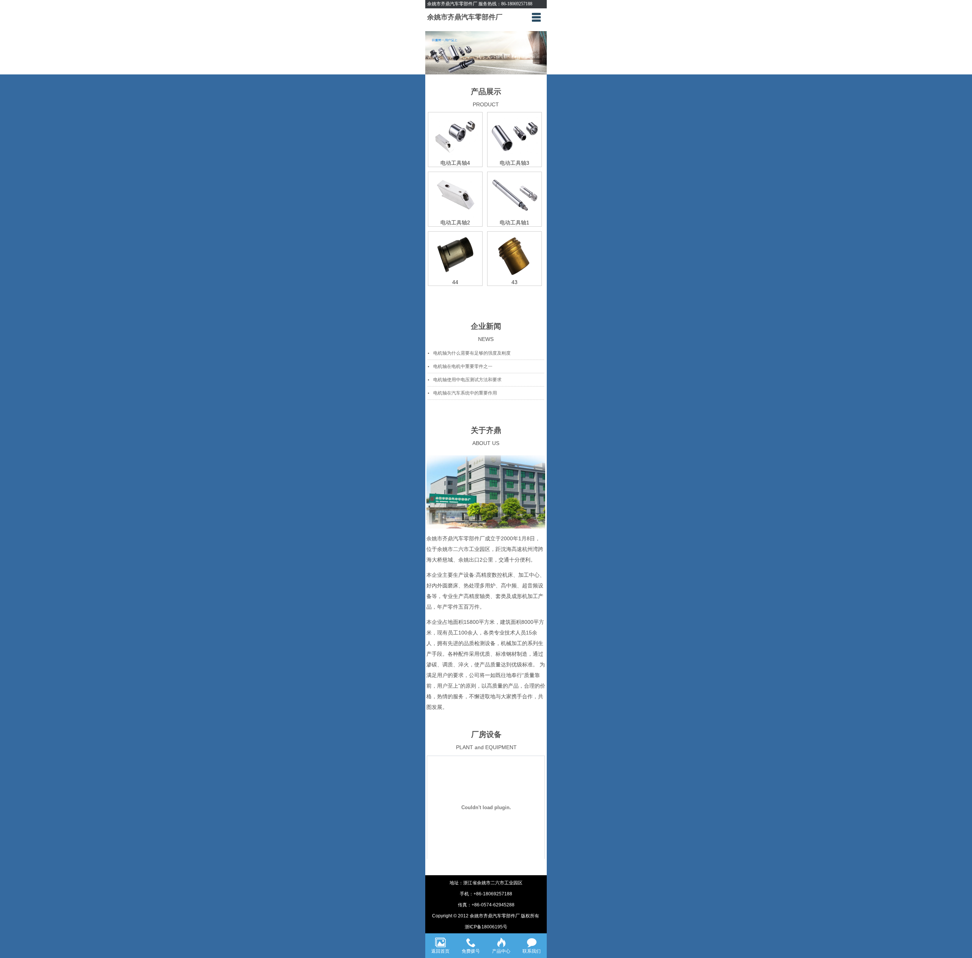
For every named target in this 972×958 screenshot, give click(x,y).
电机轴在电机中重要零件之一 (462, 366)
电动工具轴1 (514, 222)
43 (514, 282)
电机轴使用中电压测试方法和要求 (467, 379)
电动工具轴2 (455, 222)
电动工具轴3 (514, 163)
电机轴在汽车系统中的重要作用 (465, 393)
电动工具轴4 (455, 163)
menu (536, 17)
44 (455, 282)
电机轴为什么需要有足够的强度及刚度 (472, 353)
